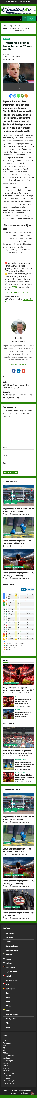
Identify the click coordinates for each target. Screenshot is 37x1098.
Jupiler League (10, 989)
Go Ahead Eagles (9, 1081)
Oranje (8, 1001)
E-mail (6, 455)
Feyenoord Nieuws (18, 501)
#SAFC (14, 287)
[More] (26, 96)
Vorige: (17, 385)
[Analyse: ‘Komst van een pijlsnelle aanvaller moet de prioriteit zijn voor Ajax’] (18, 674)
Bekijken (32, 19)
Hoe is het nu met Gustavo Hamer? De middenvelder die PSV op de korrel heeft (8, 764)
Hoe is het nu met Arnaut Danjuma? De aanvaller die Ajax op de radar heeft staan (18, 751)
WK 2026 (8, 1027)
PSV (4, 1045)
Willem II (6, 1068)
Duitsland (9, 954)
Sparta (5, 1066)
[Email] (22, 96)
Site (4, 463)
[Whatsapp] (18, 96)
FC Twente (7, 1053)
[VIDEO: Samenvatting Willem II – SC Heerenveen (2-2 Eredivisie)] (18, 527)
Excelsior (6, 1071)
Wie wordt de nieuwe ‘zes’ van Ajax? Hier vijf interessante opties (8, 701)
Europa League (10, 967)
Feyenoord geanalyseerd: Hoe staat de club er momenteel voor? (8, 714)
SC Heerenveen (8, 1083)
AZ (4, 1048)
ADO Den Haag (8, 1056)
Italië (7, 984)
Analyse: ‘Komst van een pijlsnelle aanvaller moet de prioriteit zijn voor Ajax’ (18, 688)
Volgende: (18, 395)
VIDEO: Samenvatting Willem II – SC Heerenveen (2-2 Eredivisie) (17, 542)
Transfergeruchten (10, 503)
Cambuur (6, 1058)
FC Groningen (8, 1061)
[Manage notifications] (32, 1093)
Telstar (5, 1063)
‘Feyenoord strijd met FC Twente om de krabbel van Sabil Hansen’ (18, 510)
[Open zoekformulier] (20, 19)
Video (7, 1023)
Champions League (12, 946)
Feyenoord (8, 101)
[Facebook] (11, 96)
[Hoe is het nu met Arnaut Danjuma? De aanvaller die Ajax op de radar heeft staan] (18, 737)
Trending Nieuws (11, 1018)
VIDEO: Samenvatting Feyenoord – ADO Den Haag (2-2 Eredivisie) (18, 574)
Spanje (8, 1010)
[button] (3, 19)
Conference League (12, 950)
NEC (4, 1051)
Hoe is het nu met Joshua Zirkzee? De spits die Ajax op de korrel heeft (8, 777)
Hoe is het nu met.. (10, 745)
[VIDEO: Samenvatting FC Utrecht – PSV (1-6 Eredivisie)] (18, 899)
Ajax (4, 1040)
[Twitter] (14, 96)
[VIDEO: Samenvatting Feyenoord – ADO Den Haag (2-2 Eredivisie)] (18, 559)
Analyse (16, 682)
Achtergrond (10, 933)
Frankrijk (8, 976)
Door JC (7, 54)
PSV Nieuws (16, 907)
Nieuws (8, 993)
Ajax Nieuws (8, 682)
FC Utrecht (7, 1076)
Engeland (8, 959)
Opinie (8, 997)
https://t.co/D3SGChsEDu (16, 292)
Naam (6, 448)
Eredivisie (6, 38)
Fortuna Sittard (8, 1073)
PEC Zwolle (7, 1078)
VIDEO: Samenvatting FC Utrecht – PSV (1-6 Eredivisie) (18, 914)
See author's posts (18, 364)
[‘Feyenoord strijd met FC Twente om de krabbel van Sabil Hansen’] (18, 495)
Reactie (6, 417)
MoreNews (12, 1093)
